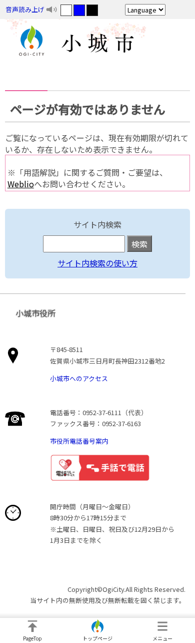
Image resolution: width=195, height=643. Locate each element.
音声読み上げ (25, 9)
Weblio (21, 184)
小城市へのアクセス (79, 378)
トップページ (97, 638)
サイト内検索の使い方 (98, 263)
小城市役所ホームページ (97, 42)
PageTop (32, 638)
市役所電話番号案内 (79, 441)
